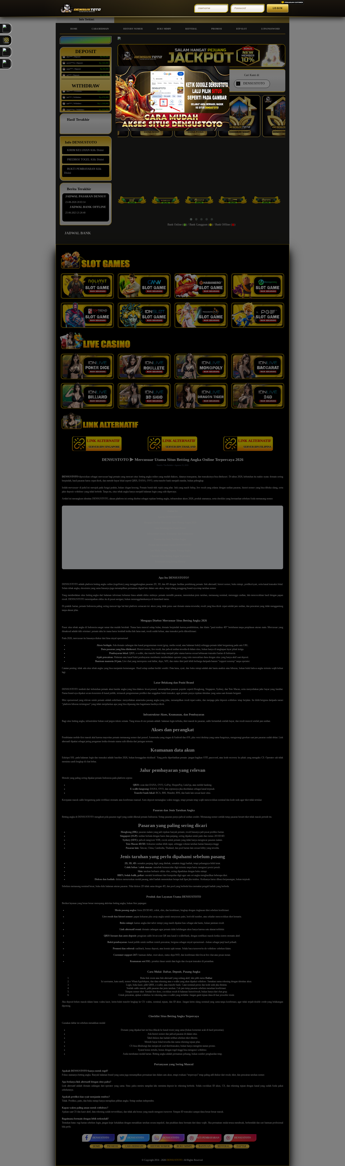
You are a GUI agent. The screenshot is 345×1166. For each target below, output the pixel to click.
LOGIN (278, 8)
